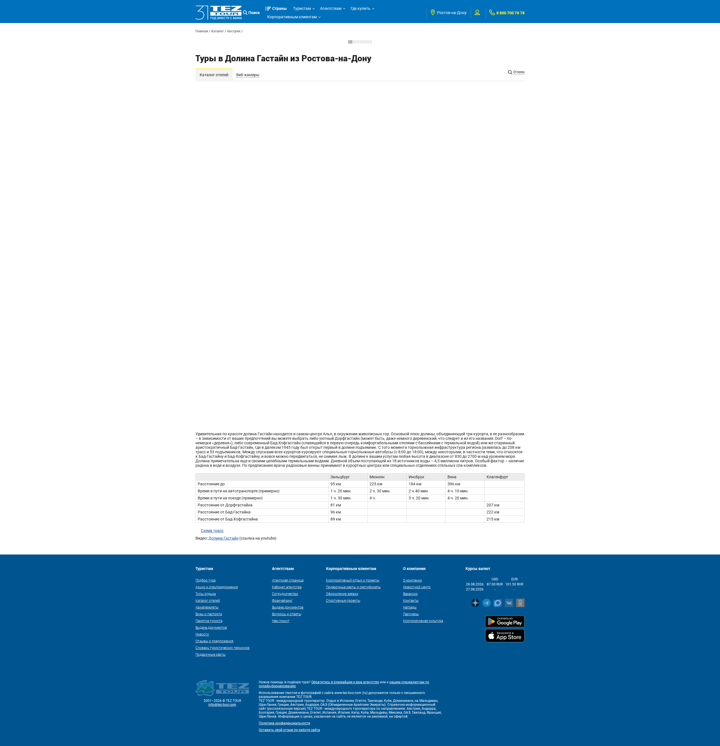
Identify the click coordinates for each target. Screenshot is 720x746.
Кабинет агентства (287, 587)
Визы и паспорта (208, 614)
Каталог (217, 31)
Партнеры (411, 614)
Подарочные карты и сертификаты (353, 587)
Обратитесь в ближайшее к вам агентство (345, 682)
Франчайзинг (282, 600)
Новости (202, 634)
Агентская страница (287, 580)
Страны (279, 8)
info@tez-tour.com (222, 705)
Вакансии (410, 593)
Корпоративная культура (423, 620)
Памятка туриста (208, 620)
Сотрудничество (285, 593)
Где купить (360, 8)
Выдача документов (211, 627)
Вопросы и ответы (286, 614)
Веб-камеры (247, 74)
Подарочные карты (210, 654)
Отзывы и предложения (214, 641)
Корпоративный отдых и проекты (352, 580)
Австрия (233, 31)
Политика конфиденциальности (284, 723)
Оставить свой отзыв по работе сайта (289, 730)
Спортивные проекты (343, 600)
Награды (410, 607)
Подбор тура (205, 580)
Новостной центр (417, 587)
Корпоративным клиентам (292, 17)
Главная (201, 31)
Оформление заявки (342, 593)
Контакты (410, 600)
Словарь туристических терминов (222, 647)
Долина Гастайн (223, 538)
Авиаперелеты (207, 607)
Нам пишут (280, 620)
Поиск (254, 12)
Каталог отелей (214, 74)
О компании (412, 580)
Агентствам (330, 8)
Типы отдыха (205, 593)
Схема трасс (212, 530)
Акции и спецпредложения (216, 587)
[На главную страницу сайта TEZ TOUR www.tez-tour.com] (218, 13)
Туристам (302, 8)
